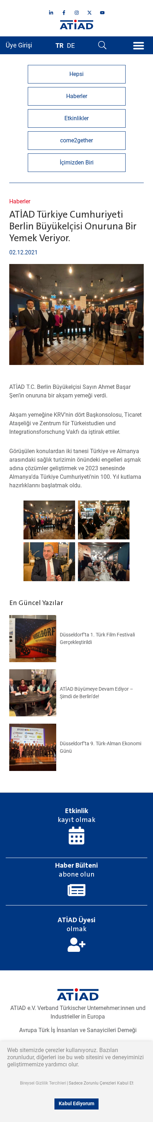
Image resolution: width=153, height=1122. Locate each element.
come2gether (76, 140)
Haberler (19, 201)
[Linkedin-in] (51, 12)
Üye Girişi (19, 45)
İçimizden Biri (77, 162)
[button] (139, 45)
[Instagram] (76, 12)
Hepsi (76, 74)
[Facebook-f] (63, 12)
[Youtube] (102, 12)
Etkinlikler (76, 118)
